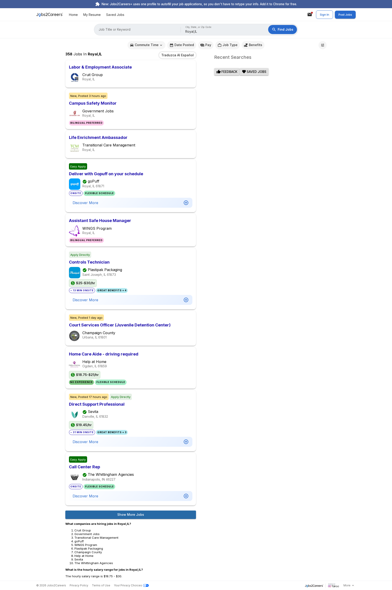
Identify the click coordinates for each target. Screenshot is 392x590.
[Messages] (309, 14)
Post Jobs (345, 14)
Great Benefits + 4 (112, 290)
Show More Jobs (130, 514)
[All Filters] (322, 45)
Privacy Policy (79, 585)
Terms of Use (101, 585)
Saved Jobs (115, 15)
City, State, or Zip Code (198, 27)
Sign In (324, 14)
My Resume (92, 15)
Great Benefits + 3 (112, 432)
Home (73, 15)
